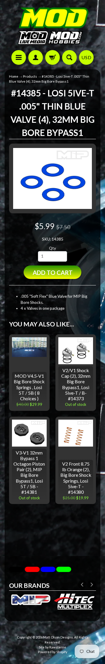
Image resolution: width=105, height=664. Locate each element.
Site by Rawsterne (52, 647)
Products (30, 76)
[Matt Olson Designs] (52, 26)
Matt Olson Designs (58, 637)
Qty (52, 248)
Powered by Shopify (52, 652)
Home (13, 76)
